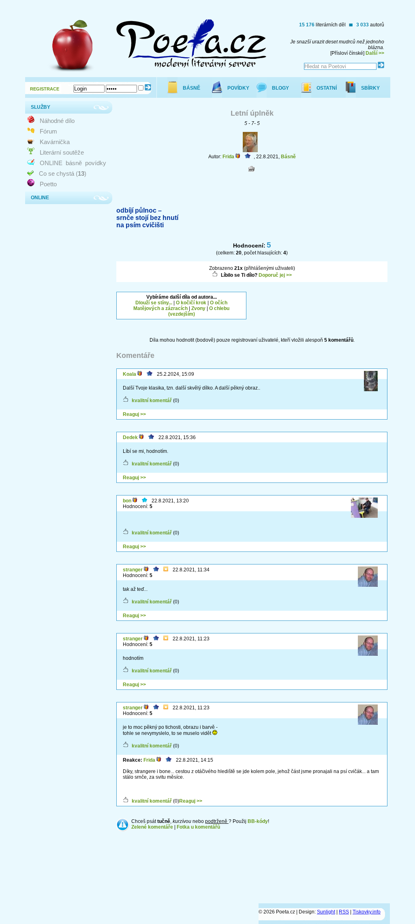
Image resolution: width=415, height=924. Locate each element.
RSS (344, 912)
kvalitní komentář (152, 400)
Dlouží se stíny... (153, 303)
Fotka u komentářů (198, 827)
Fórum (48, 131)
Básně (288, 156)
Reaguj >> (134, 414)
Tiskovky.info (367, 912)
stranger (133, 570)
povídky (95, 162)
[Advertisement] (322, 302)
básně (74, 162)
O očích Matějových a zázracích (180, 305)
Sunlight (326, 912)
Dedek (130, 437)
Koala (129, 374)
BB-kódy (258, 821)
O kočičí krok (191, 303)
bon (127, 501)
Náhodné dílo (57, 120)
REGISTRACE (44, 88)
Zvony (198, 308)
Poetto (48, 184)
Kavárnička (55, 141)
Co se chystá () (62, 173)
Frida (228, 156)
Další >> (375, 53)
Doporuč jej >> (275, 275)
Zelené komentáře (152, 827)
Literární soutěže (62, 152)
